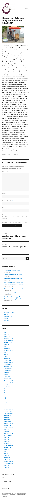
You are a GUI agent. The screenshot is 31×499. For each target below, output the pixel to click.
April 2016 (7, 467)
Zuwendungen (8, 316)
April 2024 (7, 356)
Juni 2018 (6, 439)
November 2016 (8, 463)
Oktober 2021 (7, 395)
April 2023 (7, 376)
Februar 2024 (7, 360)
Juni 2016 (6, 465)
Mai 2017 (6, 453)
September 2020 (8, 413)
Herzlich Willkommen (10, 312)
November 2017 (8, 445)
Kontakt (6, 318)
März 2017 (7, 457)
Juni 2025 (6, 346)
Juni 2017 (6, 451)
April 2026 (7, 336)
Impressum (7, 320)
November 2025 (8, 340)
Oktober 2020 (8, 411)
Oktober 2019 (8, 425)
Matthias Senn (7, 154)
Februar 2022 (7, 389)
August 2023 (7, 370)
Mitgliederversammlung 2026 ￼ (13, 278)
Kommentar (6, 171)
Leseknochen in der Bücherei (12, 270)
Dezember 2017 (8, 443)
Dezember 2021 (8, 391)
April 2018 (7, 441)
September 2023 (8, 368)
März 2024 (7, 358)
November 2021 (8, 393)
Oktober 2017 (7, 447)
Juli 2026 (6, 332)
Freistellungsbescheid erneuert (13, 274)
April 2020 (7, 419)
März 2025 (7, 348)
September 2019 (8, 427)
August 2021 (7, 397)
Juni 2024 (6, 352)
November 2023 (8, 364)
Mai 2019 (6, 431)
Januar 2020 (7, 421)
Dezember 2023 (8, 362)
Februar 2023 (7, 378)
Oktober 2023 (8, 366)
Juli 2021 (6, 399)
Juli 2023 (6, 372)
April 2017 (6, 455)
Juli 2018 (6, 437)
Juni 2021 (6, 401)
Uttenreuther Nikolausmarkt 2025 (14, 289)
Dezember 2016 (8, 461)
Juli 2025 (6, 344)
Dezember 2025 (8, 338)
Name (4, 193)
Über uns (6, 314)
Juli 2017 (6, 449)
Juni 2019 (6, 429)
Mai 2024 (6, 354)
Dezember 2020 (8, 407)
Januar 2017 (7, 459)
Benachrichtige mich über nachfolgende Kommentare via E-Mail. (15, 217)
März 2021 (7, 405)
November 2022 (8, 383)
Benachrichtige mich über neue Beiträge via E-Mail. (14, 222)
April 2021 (7, 403)
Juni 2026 (6, 334)
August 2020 (7, 415)
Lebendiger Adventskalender (12, 293)
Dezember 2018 (8, 433)
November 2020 (8, 409)
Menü (26, 8)
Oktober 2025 (8, 342)
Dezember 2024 (8, 350)
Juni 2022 (6, 385)
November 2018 (8, 435)
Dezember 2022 (8, 380)
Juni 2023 (6, 374)
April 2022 (7, 387)
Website (4, 207)
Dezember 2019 (8, 423)
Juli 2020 (6, 417)
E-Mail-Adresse (7, 200)
